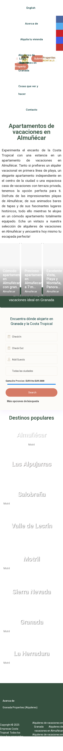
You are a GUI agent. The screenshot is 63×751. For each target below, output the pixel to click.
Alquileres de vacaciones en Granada (27, 63)
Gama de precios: (15, 381)
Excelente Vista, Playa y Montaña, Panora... (54, 279)
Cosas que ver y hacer (28, 90)
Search (32, 392)
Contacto (31, 109)
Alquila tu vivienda (31, 39)
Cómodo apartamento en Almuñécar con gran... (13, 279)
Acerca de (31, 23)
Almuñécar (9, 291)
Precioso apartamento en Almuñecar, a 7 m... (35, 279)
